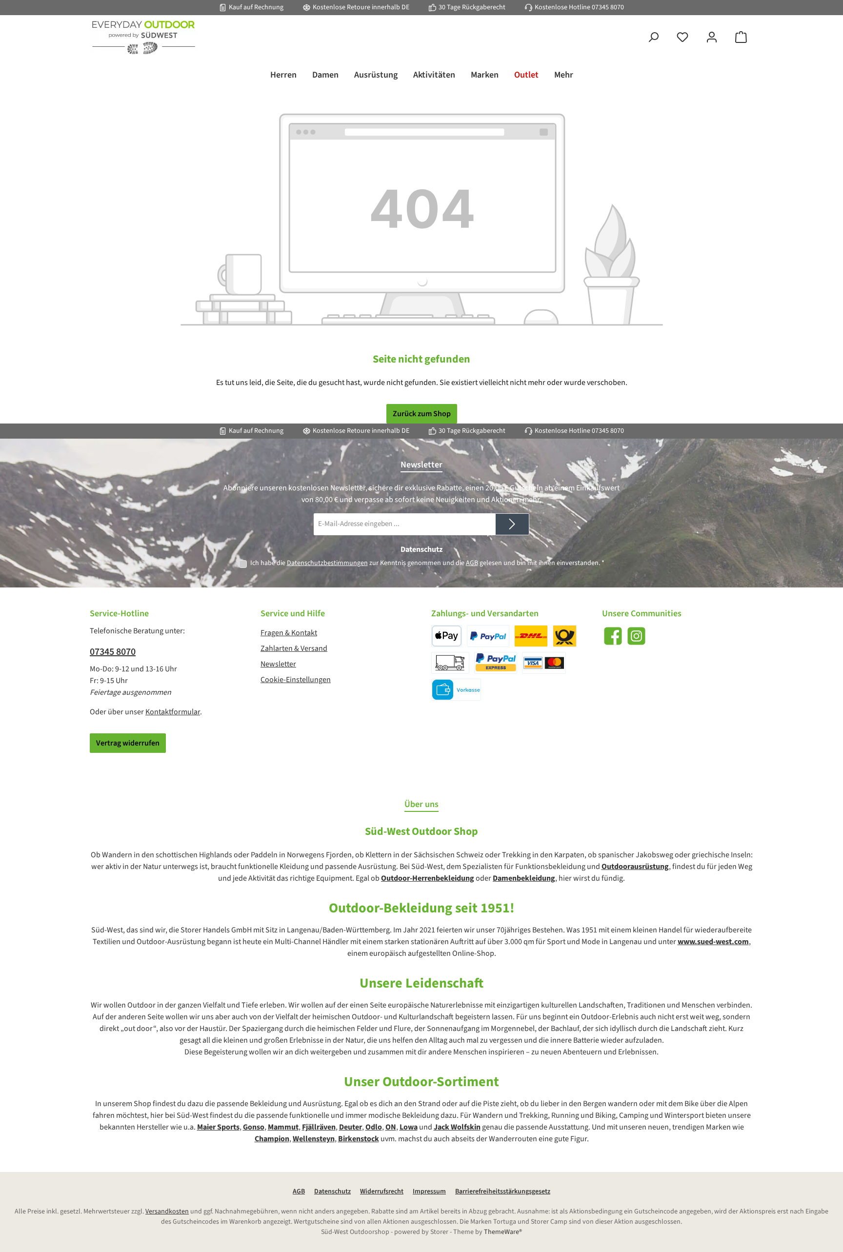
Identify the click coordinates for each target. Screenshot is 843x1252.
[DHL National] (531, 636)
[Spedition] (450, 663)
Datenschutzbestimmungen (327, 563)
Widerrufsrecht (381, 1191)
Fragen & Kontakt (289, 632)
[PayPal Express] (496, 663)
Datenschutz (332, 1191)
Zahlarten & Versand (294, 648)
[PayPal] (488, 636)
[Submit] (512, 524)
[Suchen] (653, 38)
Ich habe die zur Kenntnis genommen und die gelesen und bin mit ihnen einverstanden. (427, 563)
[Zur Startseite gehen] (143, 38)
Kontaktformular (172, 712)
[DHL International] (565, 636)
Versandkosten (167, 1211)
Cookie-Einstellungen (296, 679)
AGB (472, 563)
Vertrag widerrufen (128, 743)
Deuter (350, 1127)
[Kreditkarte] (544, 663)
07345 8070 (608, 7)
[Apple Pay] (446, 636)
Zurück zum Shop (422, 413)
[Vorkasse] (456, 690)
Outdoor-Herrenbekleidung (427, 878)
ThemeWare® (503, 1232)
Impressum (429, 1191)
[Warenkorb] (741, 38)
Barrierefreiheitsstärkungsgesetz (502, 1191)
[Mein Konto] (712, 38)
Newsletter (278, 664)
